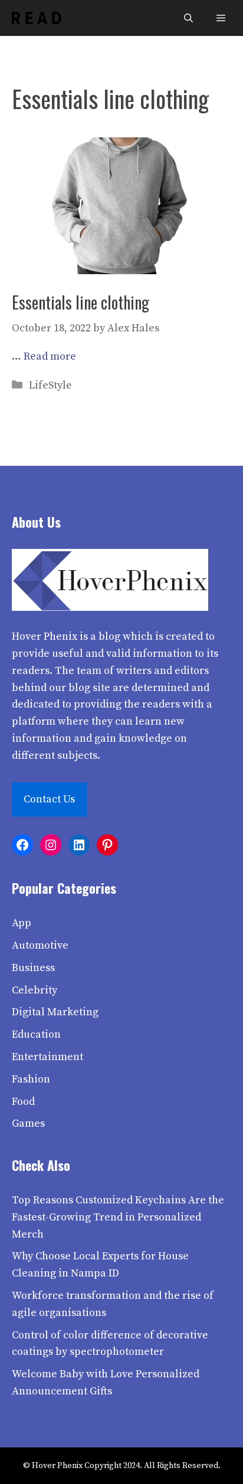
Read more (50, 356)
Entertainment (47, 1057)
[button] (188, 18)
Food (23, 1101)
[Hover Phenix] (36, 18)
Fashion (31, 1079)
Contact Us (49, 799)
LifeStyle (50, 385)
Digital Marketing (55, 1012)
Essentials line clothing (80, 302)
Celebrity (34, 990)
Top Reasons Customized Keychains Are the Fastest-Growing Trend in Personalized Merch (118, 1217)
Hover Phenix (44, 636)
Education (36, 1034)
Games (28, 1123)
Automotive (40, 945)
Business (33, 968)
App (21, 923)
